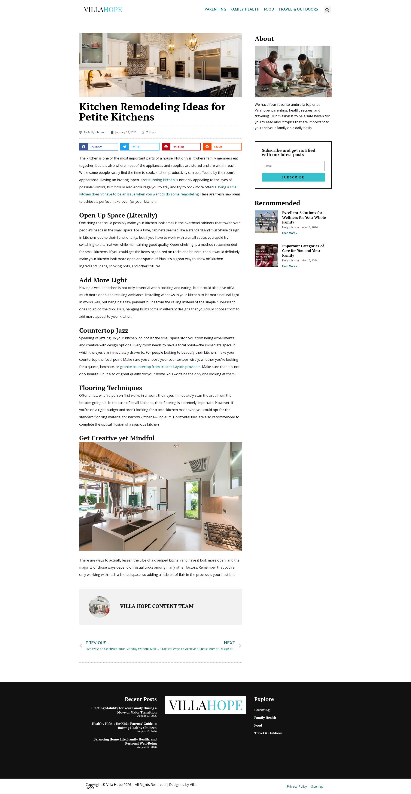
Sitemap (317, 786)
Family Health (245, 9)
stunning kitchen (161, 179)
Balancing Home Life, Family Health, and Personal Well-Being (125, 741)
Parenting (215, 9)
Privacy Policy (297, 786)
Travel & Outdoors (298, 9)
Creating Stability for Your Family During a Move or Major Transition (124, 710)
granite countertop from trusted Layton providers (160, 366)
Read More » (289, 233)
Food (269, 9)
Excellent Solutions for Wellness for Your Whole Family (304, 217)
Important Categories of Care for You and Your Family (303, 250)
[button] (327, 9)
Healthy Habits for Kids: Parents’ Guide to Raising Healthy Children (124, 725)
